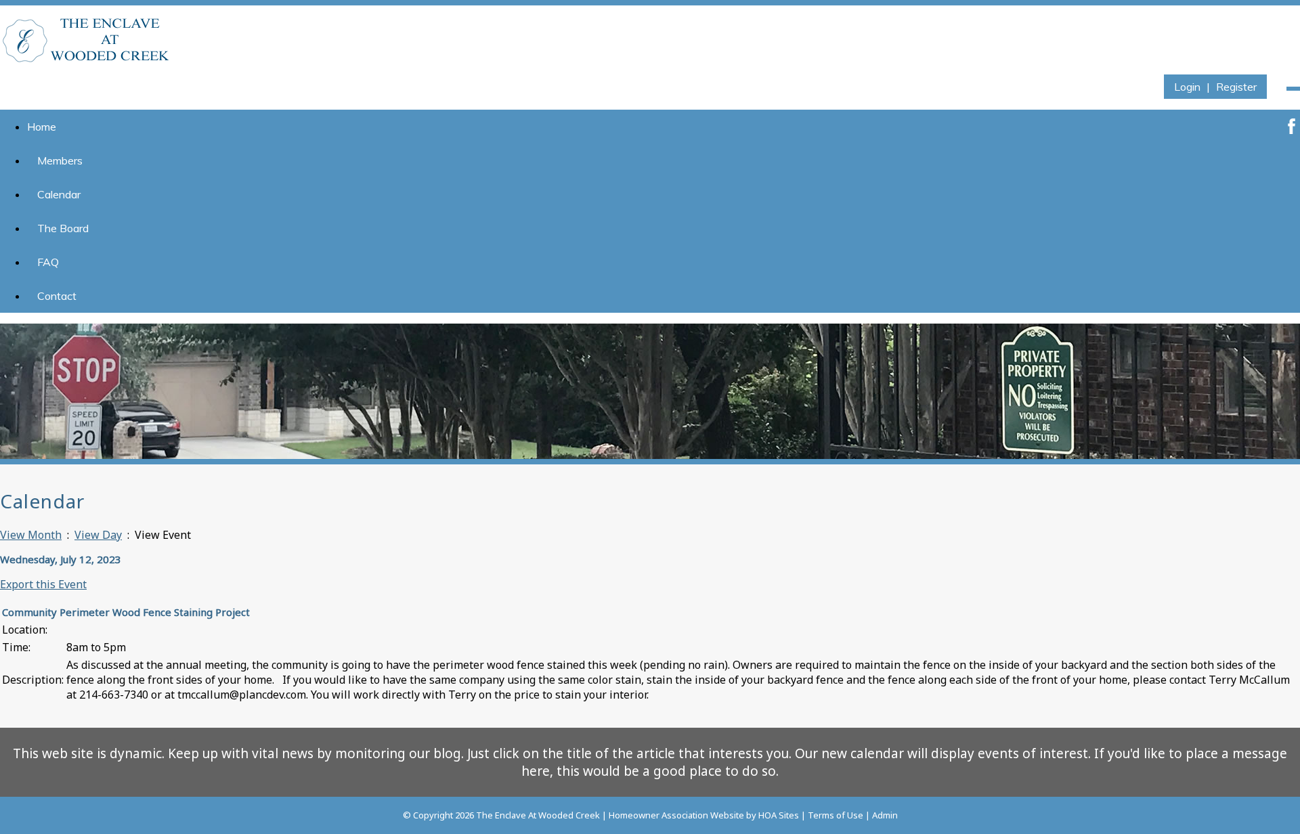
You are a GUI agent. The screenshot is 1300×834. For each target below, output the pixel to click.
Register (1236, 86)
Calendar (59, 194)
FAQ (48, 262)
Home (41, 126)
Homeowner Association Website (676, 815)
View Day (98, 534)
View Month (31, 534)
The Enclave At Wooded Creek (538, 815)
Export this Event (43, 584)
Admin (885, 815)
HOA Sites (778, 815)
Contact (57, 296)
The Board (63, 228)
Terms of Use (835, 815)
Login (1187, 86)
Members (60, 160)
